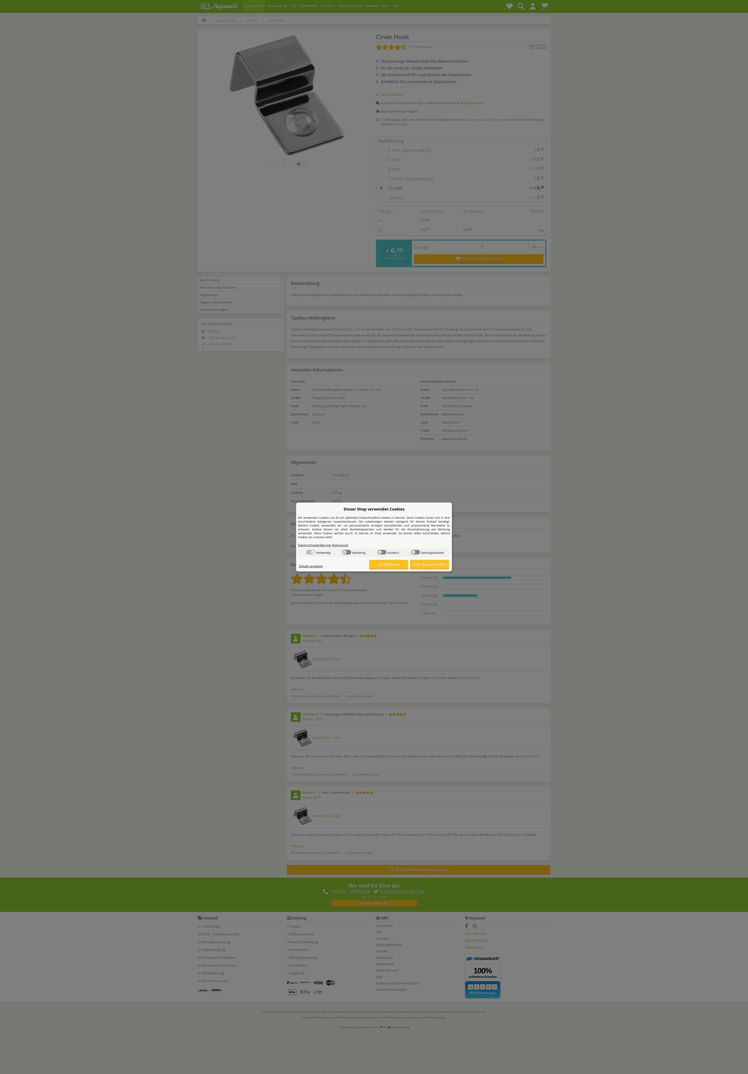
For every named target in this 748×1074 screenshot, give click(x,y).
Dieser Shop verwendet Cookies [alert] (374, 509)
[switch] (310, 552)
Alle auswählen (429, 564)
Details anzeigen (311, 566)
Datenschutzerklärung (314, 545)
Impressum (340, 545)
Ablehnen (389, 564)
